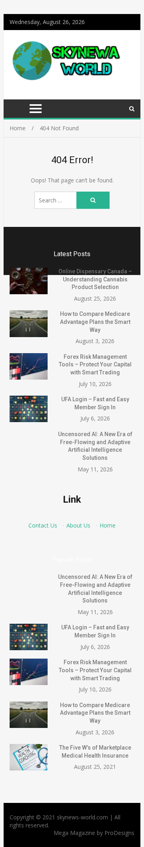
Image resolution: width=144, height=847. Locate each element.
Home (108, 525)
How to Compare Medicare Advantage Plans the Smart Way (95, 322)
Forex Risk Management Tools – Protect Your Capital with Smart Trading (95, 365)
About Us (78, 525)
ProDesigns (119, 833)
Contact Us (42, 525)
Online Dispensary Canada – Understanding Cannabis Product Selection (95, 279)
